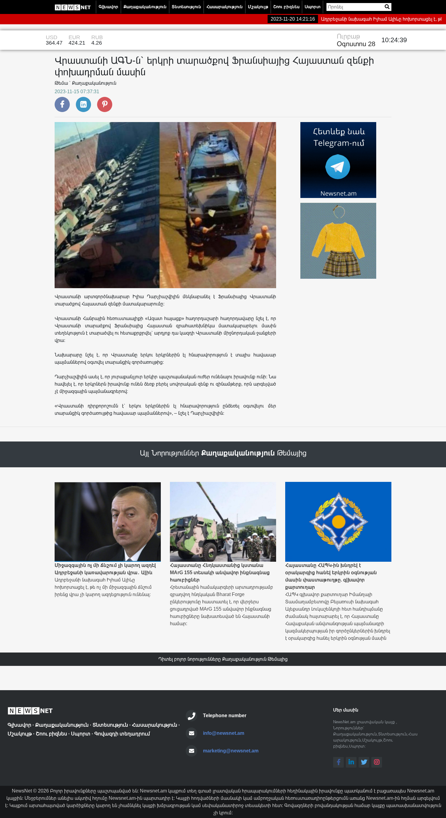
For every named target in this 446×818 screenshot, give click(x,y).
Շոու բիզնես (286, 6)
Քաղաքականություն (145, 6)
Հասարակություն (224, 6)
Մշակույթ (258, 6)
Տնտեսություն (186, 6)
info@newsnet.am (223, 733)
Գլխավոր (108, 6)
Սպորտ (312, 6)
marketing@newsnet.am (230, 750)
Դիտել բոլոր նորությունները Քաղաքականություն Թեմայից (223, 659)
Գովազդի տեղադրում (122, 733)
